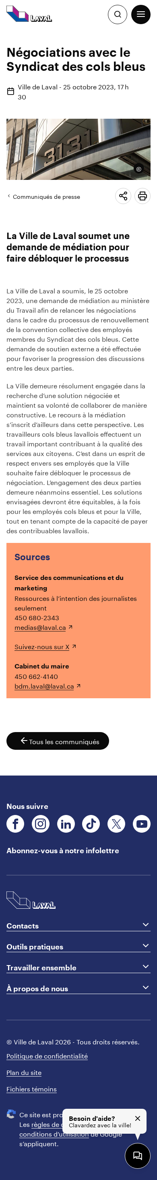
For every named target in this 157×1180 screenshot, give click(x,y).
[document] (78, 402)
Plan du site (23, 1072)
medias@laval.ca (40, 626)
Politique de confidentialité (47, 1055)
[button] (141, 14)
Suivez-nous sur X (42, 646)
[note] (136, 168)
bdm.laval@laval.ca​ (44, 685)
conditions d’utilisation (54, 1133)
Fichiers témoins (31, 1088)
